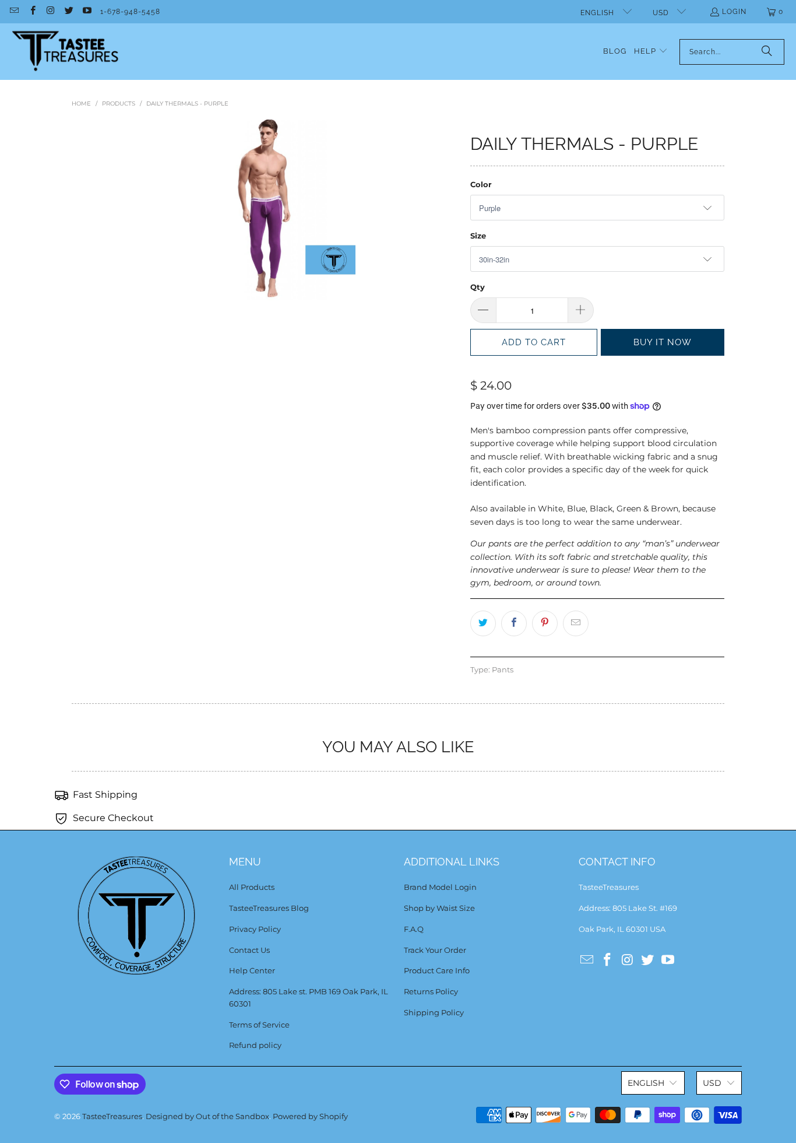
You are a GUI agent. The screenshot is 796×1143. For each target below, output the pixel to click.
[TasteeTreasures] (65, 51)
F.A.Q (414, 929)
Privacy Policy (255, 929)
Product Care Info (437, 970)
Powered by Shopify (310, 1116)
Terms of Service (259, 1024)
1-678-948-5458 (130, 12)
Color (481, 184)
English (598, 13)
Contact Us (249, 950)
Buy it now (662, 342)
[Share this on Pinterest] (545, 623)
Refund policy (255, 1045)
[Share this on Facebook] (514, 623)
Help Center (252, 970)
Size (478, 235)
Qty (477, 287)
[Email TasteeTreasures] (14, 12)
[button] (651, 51)
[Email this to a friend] (576, 623)
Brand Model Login (440, 887)
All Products (251, 887)
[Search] (766, 52)
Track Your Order (435, 950)
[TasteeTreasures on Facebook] (32, 12)
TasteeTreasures (112, 1116)
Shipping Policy (434, 1012)
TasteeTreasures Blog (269, 908)
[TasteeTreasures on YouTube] (86, 12)
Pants (502, 669)
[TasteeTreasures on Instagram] (50, 12)
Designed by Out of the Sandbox (207, 1116)
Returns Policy (431, 991)
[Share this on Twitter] (483, 623)
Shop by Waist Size (439, 908)
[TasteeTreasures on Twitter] (68, 12)
